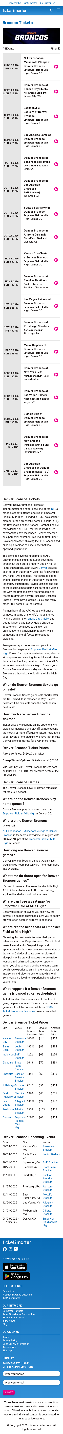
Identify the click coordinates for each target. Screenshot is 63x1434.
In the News (9, 1321)
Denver (43, 567)
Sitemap (7, 1350)
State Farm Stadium (19, 1066)
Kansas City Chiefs (37, 618)
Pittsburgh (9, 1085)
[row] (31, 67)
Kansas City (7, 1040)
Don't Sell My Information (16, 1344)
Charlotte (8, 1074)
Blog (5, 1324)
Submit (8, 1392)
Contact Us (8, 1291)
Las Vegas (6, 1103)
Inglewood (9, 1054)
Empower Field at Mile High (19, 813)
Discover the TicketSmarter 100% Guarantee (31, 3)
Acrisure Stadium (20, 1087)
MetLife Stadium (19, 1095)
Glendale (8, 1062)
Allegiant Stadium (20, 1103)
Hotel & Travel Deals (13, 1317)
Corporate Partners (13, 1311)
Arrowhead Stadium (21, 1040)
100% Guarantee (11, 1298)
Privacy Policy (10, 1340)
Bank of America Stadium (19, 1077)
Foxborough (10, 1109)
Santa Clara (6, 1048)
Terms (6, 1337)
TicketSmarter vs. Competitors (19, 1314)
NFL (53, 509)
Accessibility (9, 1347)
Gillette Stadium (19, 1111)
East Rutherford (9, 1095)
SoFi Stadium (19, 1056)
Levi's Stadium (19, 1048)
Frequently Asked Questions (17, 1294)
